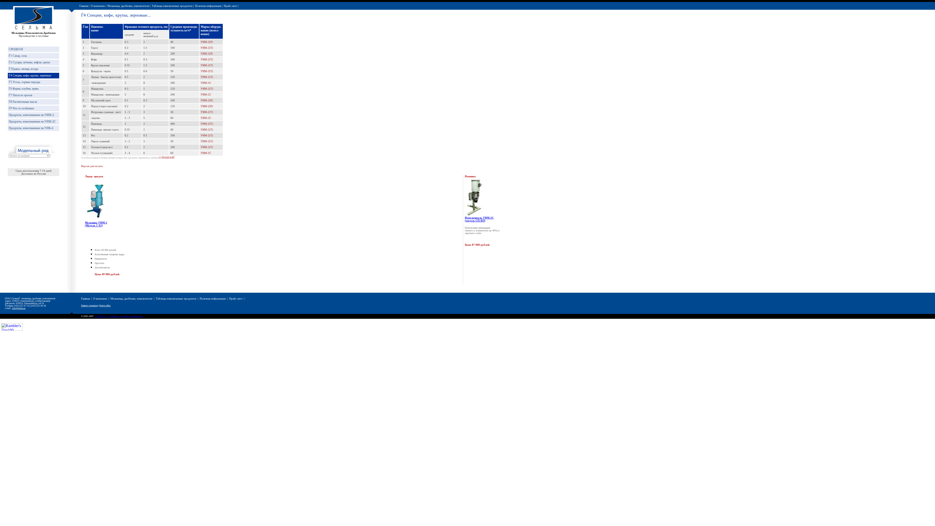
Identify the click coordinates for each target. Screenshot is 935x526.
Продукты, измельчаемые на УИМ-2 (31, 115)
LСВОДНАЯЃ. (167, 157)
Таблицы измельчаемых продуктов (172, 5)
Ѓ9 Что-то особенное (21, 108)
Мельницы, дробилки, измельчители (128, 5)
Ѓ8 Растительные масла (23, 101)
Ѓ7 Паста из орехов (20, 95)
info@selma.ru (19, 308)
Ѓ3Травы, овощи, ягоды (23, 69)
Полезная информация (208, 5)
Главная (83, 5)
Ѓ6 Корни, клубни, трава (23, 88)
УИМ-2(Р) (207, 41)
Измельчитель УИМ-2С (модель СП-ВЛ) (479, 219)
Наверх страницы (89, 305)
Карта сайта (105, 305)
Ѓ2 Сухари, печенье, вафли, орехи (29, 62)
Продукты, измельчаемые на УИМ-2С (32, 121)
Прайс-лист (230, 5)
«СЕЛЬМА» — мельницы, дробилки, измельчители (118, 316)
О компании (98, 5)
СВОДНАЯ (16, 49)
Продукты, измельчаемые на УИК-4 (31, 128)
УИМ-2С (206, 82)
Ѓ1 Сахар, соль (18, 55)
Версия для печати (92, 166)
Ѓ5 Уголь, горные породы (24, 82)
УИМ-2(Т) (207, 47)
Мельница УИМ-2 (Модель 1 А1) (96, 224)
